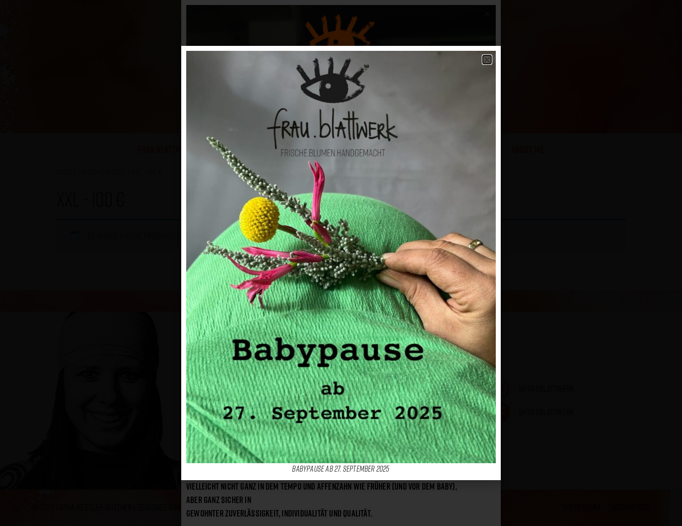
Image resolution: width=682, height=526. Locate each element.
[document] (341, 263)
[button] (487, 59)
